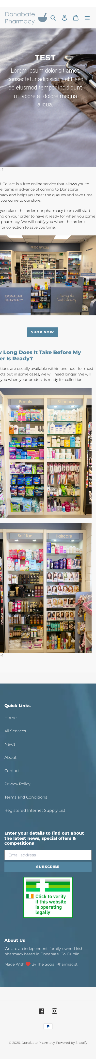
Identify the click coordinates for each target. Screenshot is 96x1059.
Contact (12, 770)
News (10, 744)
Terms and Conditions (25, 797)
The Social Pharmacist (57, 964)
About (10, 757)
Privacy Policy (17, 784)
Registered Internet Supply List (34, 810)
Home (10, 717)
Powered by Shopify (71, 1043)
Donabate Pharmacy (38, 1043)
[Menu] (87, 17)
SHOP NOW (42, 332)
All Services (15, 731)
